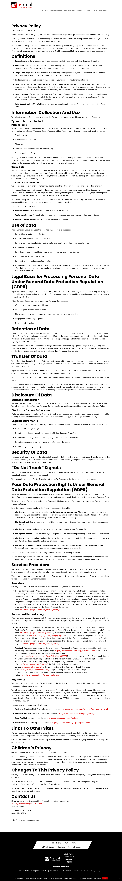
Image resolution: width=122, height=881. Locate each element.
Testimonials (77, 10)
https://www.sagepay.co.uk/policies (63, 718)
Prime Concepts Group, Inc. (95, 871)
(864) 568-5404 (61, 866)
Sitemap (77, 871)
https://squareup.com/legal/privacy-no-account (71, 722)
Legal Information (66, 871)
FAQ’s (66, 843)
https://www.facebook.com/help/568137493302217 (45, 656)
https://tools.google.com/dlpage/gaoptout (47, 635)
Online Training (56, 10)
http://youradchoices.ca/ (32, 667)
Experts (45, 10)
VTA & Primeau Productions (53, 847)
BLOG (73, 843)
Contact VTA (88, 10)
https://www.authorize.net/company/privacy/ (76, 713)
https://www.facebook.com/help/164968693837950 (76, 651)
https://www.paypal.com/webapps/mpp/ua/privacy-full (85, 709)
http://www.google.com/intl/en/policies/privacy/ (40, 609)
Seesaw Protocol (74, 847)
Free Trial (98, 10)
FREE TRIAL (56, 843)
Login (105, 10)
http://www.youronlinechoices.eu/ (35, 669)
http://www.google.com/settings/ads (35, 633)
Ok (105, 878)
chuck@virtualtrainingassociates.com (26, 803)
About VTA (67, 10)
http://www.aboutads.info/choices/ (33, 664)
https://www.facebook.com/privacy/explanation (40, 675)
